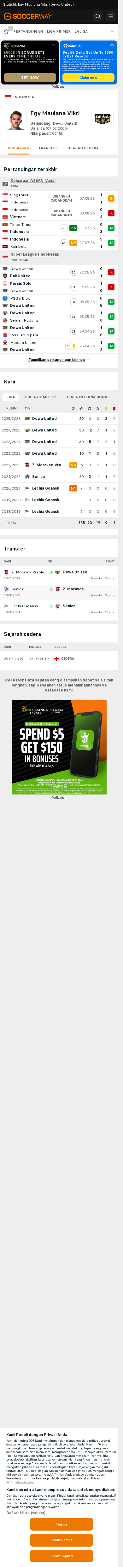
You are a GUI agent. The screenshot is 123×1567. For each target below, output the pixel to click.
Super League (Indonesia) (35, 254)
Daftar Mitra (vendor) (26, 1512)
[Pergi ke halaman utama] (32, 16)
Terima (61, 1524)
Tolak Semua (61, 1540)
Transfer (48, 148)
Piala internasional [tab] (88, 397)
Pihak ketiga (24, 1482)
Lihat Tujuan (61, 1556)
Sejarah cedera (83, 148)
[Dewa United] (102, 122)
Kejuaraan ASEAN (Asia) (33, 180)
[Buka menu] (111, 16)
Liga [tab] (10, 397)
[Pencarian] (98, 16)
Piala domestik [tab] (41, 397)
